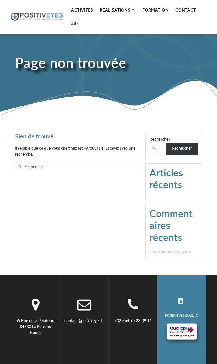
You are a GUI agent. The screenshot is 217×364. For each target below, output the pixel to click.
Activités (82, 10)
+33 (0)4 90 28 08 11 (133, 321)
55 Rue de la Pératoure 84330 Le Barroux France (35, 327)
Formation (155, 10)
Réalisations (115, 10)
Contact (185, 10)
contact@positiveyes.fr (84, 321)
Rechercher (159, 139)
